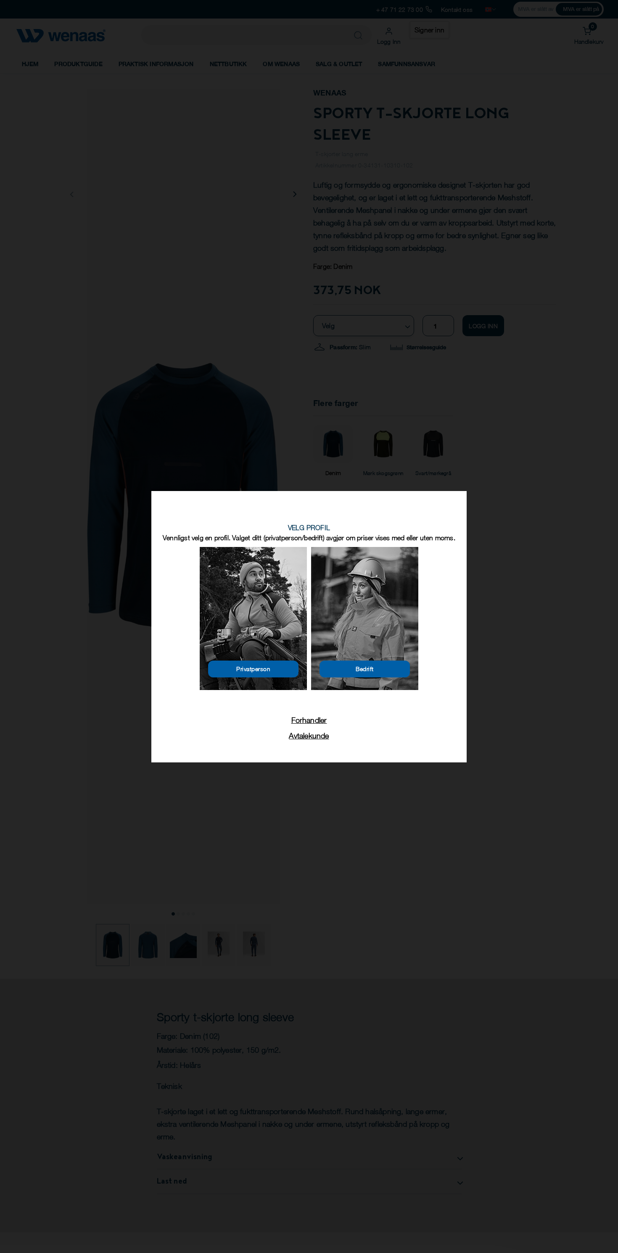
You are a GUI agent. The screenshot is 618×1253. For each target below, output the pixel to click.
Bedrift (365, 668)
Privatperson (253, 668)
